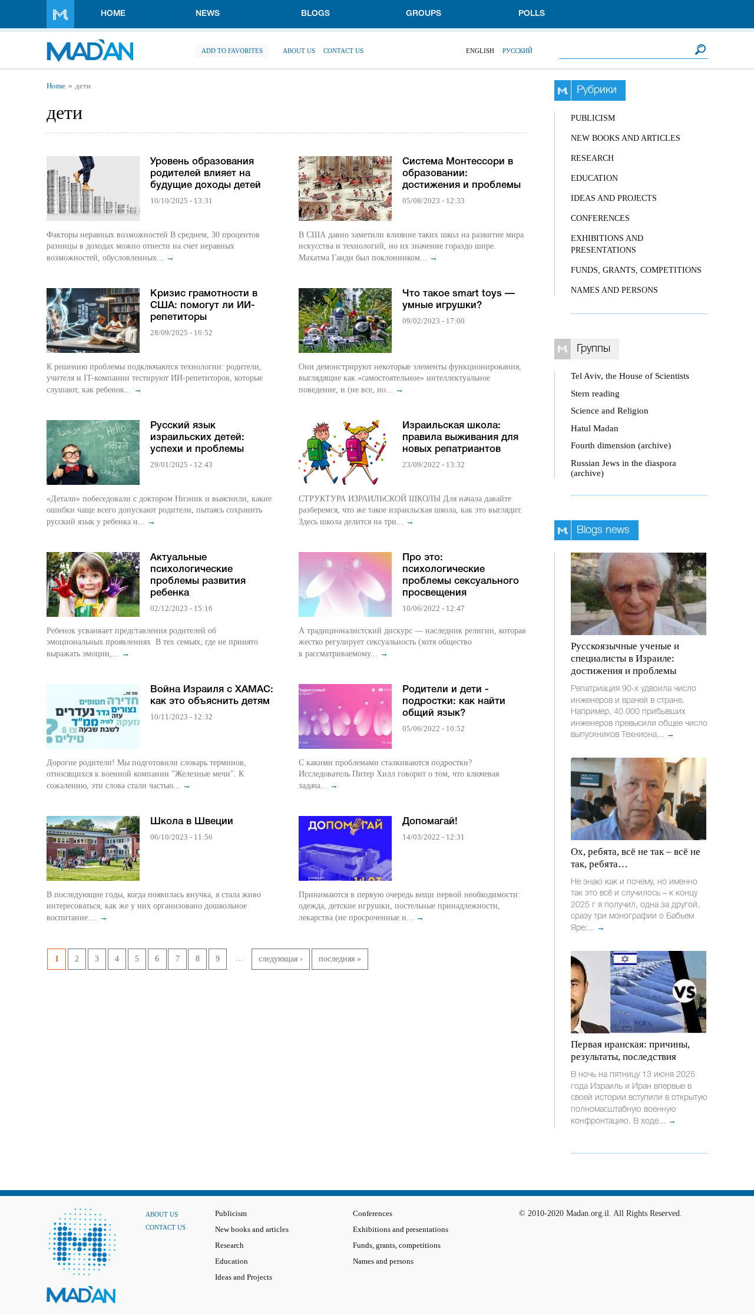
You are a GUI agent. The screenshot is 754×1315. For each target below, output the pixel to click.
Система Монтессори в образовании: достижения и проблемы (461, 173)
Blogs (315, 14)
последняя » (340, 958)
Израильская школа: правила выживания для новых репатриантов (460, 437)
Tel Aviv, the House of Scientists (630, 376)
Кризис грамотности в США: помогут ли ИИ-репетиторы (203, 305)
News (208, 14)
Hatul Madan (595, 428)
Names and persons (614, 290)
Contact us (343, 50)
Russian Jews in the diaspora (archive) (623, 468)
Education (594, 178)
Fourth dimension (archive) (621, 445)
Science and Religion (610, 410)
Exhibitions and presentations (400, 1229)
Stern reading (595, 393)
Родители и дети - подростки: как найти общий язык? (453, 701)
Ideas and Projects (614, 198)
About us (299, 50)
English (480, 50)
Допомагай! (430, 821)
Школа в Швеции (191, 821)
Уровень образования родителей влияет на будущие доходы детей (205, 173)
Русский (517, 50)
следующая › (281, 958)
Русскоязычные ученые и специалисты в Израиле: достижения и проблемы (625, 658)
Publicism (593, 118)
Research (592, 158)
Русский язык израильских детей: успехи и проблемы (197, 437)
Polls (531, 14)
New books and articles (625, 138)
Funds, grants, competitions (636, 270)
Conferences (600, 218)
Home (113, 14)
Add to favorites (232, 50)
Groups (423, 14)
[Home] (90, 44)
